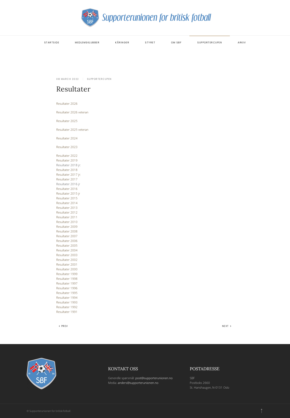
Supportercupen (209, 42)
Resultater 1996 (67, 288)
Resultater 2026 (67, 103)
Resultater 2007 (67, 236)
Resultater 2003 (67, 255)
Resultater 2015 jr (68, 193)
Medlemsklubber (87, 42)
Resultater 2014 (67, 203)
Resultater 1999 (67, 274)
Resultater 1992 (67, 307)
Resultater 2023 (67, 147)
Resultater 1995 (67, 293)
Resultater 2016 (67, 189)
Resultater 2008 (67, 231)
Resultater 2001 (67, 264)
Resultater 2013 (67, 208)
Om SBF (176, 42)
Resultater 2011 (67, 217)
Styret (150, 42)
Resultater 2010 (67, 222)
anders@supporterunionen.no (138, 383)
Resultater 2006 (67, 241)
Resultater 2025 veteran (72, 130)
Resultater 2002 (67, 260)
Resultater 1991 (67, 312)
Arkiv (242, 42)
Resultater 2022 (67, 156)
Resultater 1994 (67, 298)
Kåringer (122, 42)
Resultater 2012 (67, 212)
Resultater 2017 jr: (68, 174)
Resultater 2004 (67, 250)
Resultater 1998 (67, 279)
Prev (64, 326)
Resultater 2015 (67, 198)
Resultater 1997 (67, 283)
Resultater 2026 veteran (72, 112)
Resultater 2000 (67, 269)
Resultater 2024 (67, 138)
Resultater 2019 (67, 160)
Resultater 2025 (67, 121)
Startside (51, 42)
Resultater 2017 (67, 179)
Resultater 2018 (67, 170)
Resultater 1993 (67, 302)
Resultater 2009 (67, 227)
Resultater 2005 (67, 245)
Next (226, 326)
